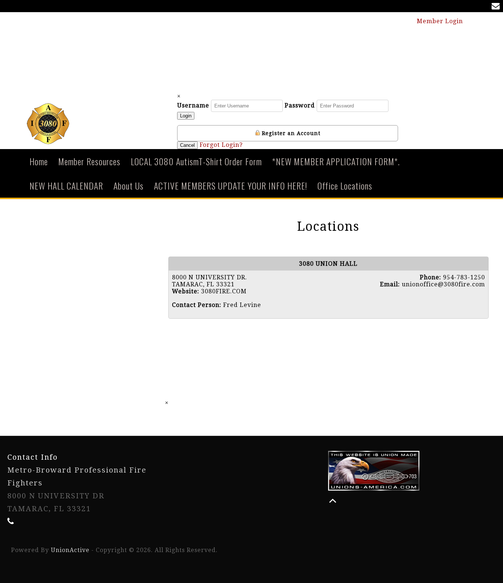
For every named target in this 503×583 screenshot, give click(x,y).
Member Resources (89, 161)
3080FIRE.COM (224, 291)
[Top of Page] (332, 501)
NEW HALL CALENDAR (66, 185)
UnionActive (70, 550)
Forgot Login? (221, 144)
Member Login (441, 21)
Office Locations (344, 185)
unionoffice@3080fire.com (443, 284)
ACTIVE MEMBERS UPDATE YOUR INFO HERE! (230, 185)
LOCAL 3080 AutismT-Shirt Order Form (196, 161)
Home (38, 161)
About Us (128, 185)
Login (185, 116)
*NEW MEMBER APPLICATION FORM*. (336, 161)
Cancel (187, 145)
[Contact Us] (497, 6)
